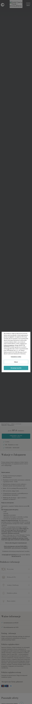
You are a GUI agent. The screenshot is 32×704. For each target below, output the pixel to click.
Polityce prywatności (9, 345)
